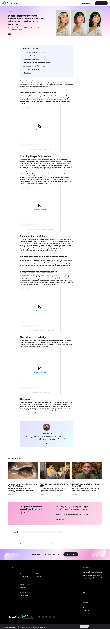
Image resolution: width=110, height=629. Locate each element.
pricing (21, 590)
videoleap (85, 602)
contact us (38, 576)
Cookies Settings (44, 627)
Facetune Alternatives (25, 584)
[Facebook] (43, 617)
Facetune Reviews (24, 592)
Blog (21, 581)
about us (85, 587)
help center (39, 571)
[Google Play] (27, 616)
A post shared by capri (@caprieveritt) (40, 392)
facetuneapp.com (86, 3)
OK (84, 626)
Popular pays (86, 610)
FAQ (21, 579)
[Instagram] (39, 617)
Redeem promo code (25, 571)
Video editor (10, 573)
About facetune (23, 587)
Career (84, 589)
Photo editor (10, 571)
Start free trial (101, 3)
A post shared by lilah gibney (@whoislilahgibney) (40, 149)
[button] (28, 3)
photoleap (85, 605)
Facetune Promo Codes (25, 595)
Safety (37, 573)
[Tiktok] (46, 617)
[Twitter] (54, 617)
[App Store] (14, 616)
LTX (83, 607)
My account (23, 573)
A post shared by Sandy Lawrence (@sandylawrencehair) (40, 229)
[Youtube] (50, 617)
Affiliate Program (24, 576)
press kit (85, 592)
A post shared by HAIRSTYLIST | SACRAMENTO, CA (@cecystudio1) (40, 330)
